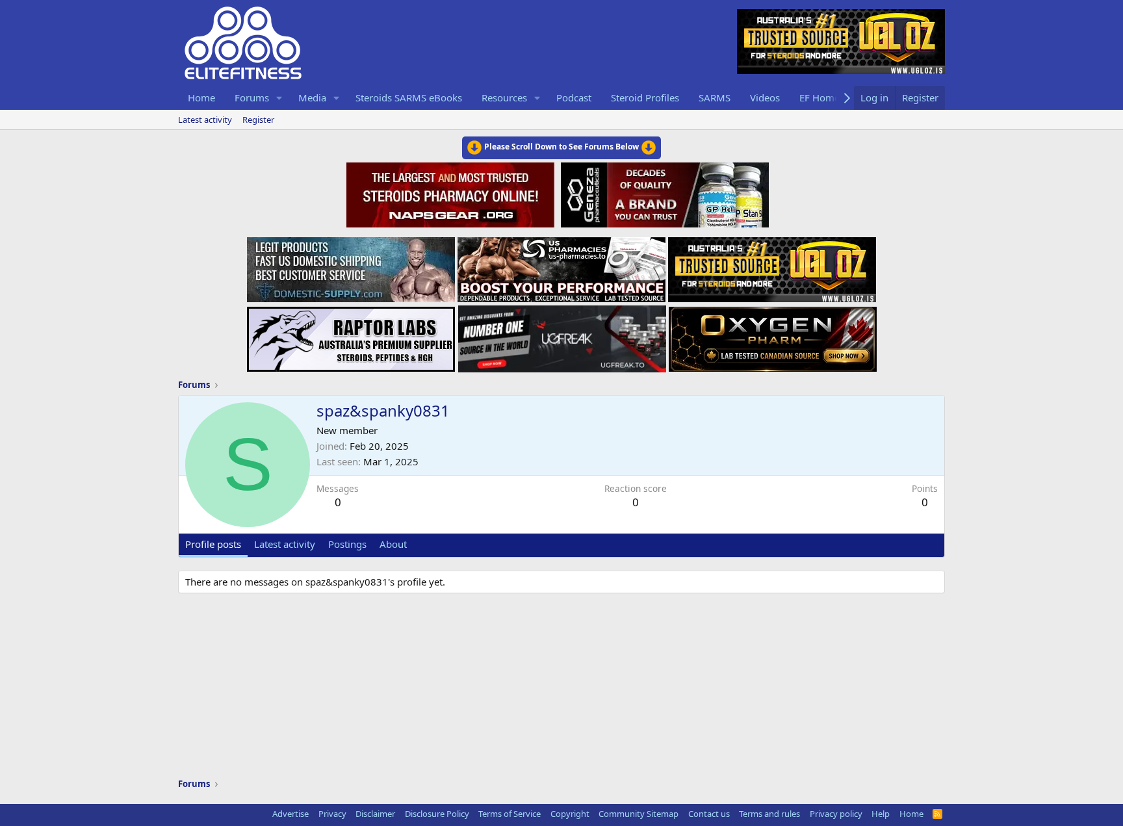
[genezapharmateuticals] (663, 193)
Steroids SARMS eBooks (408, 97)
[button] (279, 98)
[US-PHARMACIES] (561, 265)
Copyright (569, 814)
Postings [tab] (347, 543)
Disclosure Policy (437, 814)
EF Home (819, 97)
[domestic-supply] (351, 265)
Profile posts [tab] (213, 543)
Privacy (332, 814)
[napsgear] (452, 193)
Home (201, 97)
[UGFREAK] (562, 335)
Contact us (709, 814)
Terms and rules (769, 814)
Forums (252, 97)
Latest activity (205, 119)
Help (880, 814)
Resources (504, 97)
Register (258, 119)
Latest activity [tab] (284, 543)
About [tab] (393, 543)
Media (312, 97)
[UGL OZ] (772, 265)
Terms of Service (509, 814)
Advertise (290, 814)
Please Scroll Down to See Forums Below (561, 146)
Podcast (573, 97)
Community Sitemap (638, 814)
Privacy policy (836, 814)
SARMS (714, 97)
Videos (765, 97)
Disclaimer (375, 814)
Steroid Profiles (645, 97)
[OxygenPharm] (773, 335)
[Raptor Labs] (351, 335)
